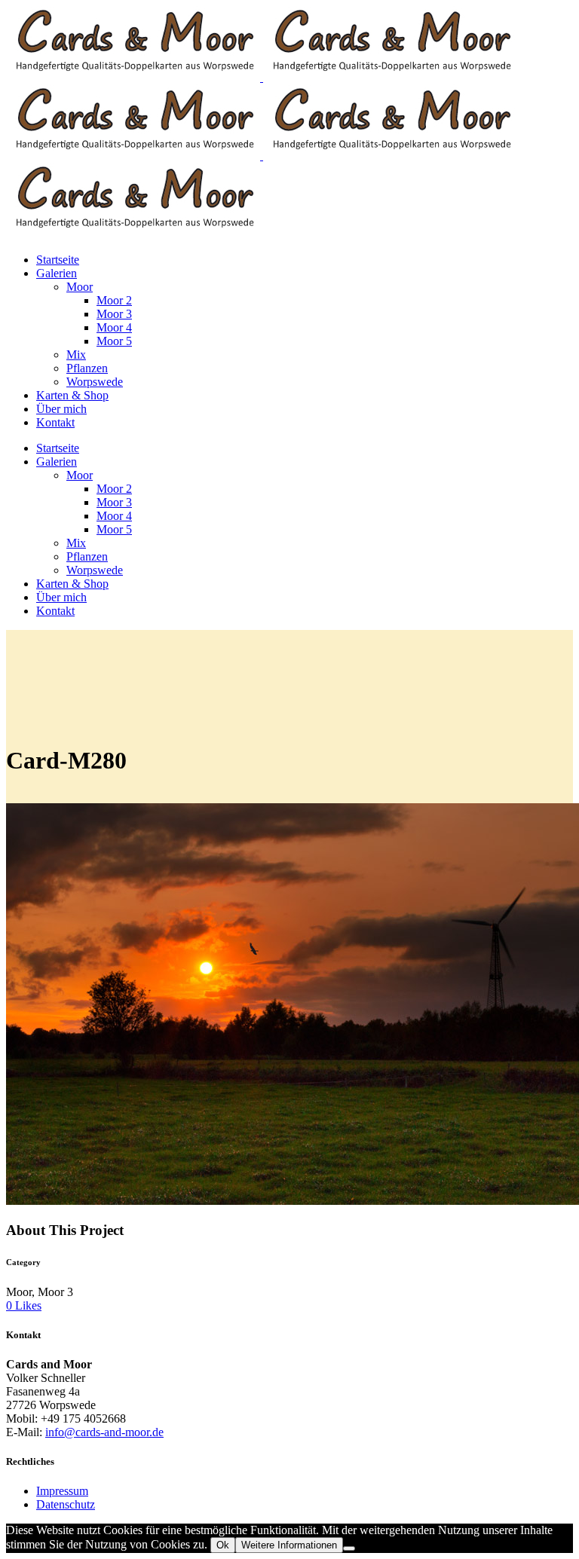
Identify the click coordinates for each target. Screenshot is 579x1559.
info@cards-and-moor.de (104, 1432)
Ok (222, 1545)
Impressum (62, 1490)
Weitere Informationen (289, 1545)
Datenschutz (65, 1504)
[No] (349, 1548)
